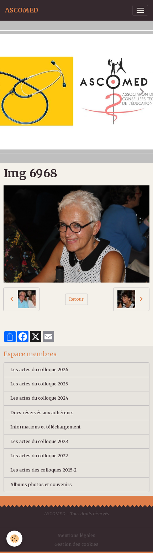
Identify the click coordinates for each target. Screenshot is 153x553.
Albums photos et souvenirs (41, 484)
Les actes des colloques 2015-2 (43, 470)
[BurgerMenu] (140, 10)
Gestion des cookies (76, 544)
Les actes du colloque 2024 (39, 398)
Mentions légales (76, 535)
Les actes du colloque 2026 (39, 369)
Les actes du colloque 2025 (39, 383)
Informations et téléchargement (45, 427)
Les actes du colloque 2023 (39, 441)
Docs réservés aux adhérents (42, 412)
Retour (76, 299)
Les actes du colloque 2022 (39, 455)
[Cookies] (14, 539)
